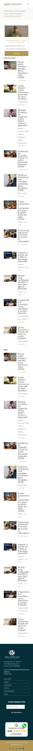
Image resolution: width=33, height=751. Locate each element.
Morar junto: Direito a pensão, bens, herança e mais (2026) (23, 70)
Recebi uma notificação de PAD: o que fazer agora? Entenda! (23, 282)
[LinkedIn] (16, 748)
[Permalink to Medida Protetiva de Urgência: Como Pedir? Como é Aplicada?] (10, 113)
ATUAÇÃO (6, 682)
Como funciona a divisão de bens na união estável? (23, 333)
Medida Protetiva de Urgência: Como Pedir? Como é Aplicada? (23, 118)
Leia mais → (23, 80)
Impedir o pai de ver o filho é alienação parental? (23, 257)
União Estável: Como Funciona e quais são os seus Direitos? (23, 92)
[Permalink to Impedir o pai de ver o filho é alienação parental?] (10, 255)
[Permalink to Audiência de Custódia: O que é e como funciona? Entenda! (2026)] (10, 153)
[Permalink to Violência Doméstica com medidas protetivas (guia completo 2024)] (10, 180)
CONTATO (6, 688)
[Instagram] (13, 748)
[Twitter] (20, 748)
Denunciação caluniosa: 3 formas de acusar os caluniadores (24, 236)
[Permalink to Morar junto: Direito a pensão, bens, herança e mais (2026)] (10, 65)
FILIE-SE (6, 694)
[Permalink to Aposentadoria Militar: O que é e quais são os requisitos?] (16, 33)
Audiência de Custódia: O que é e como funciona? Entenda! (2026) (23, 159)
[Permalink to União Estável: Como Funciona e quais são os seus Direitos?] (10, 88)
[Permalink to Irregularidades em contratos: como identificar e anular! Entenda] (10, 302)
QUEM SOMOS (7, 679)
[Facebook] (9, 748)
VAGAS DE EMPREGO (9, 691)
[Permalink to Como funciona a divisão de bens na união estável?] (10, 330)
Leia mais (16, 53)
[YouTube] (23, 748)
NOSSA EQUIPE (7, 685)
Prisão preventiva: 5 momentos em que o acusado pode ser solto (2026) (23, 210)
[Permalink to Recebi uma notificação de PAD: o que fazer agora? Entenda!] (10, 278)
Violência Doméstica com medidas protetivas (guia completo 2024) (23, 183)
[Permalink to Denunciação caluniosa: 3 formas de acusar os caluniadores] (10, 233)
